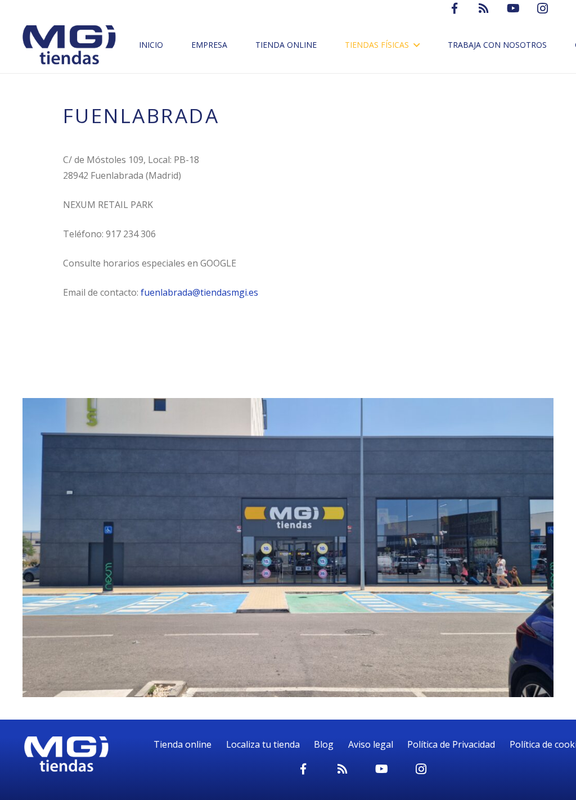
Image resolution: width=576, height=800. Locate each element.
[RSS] (342, 769)
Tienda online (183, 744)
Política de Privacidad (451, 744)
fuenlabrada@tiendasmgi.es (199, 292)
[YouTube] (382, 769)
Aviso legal (370, 744)
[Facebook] (303, 769)
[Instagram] (421, 769)
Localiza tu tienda (263, 744)
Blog (324, 744)
